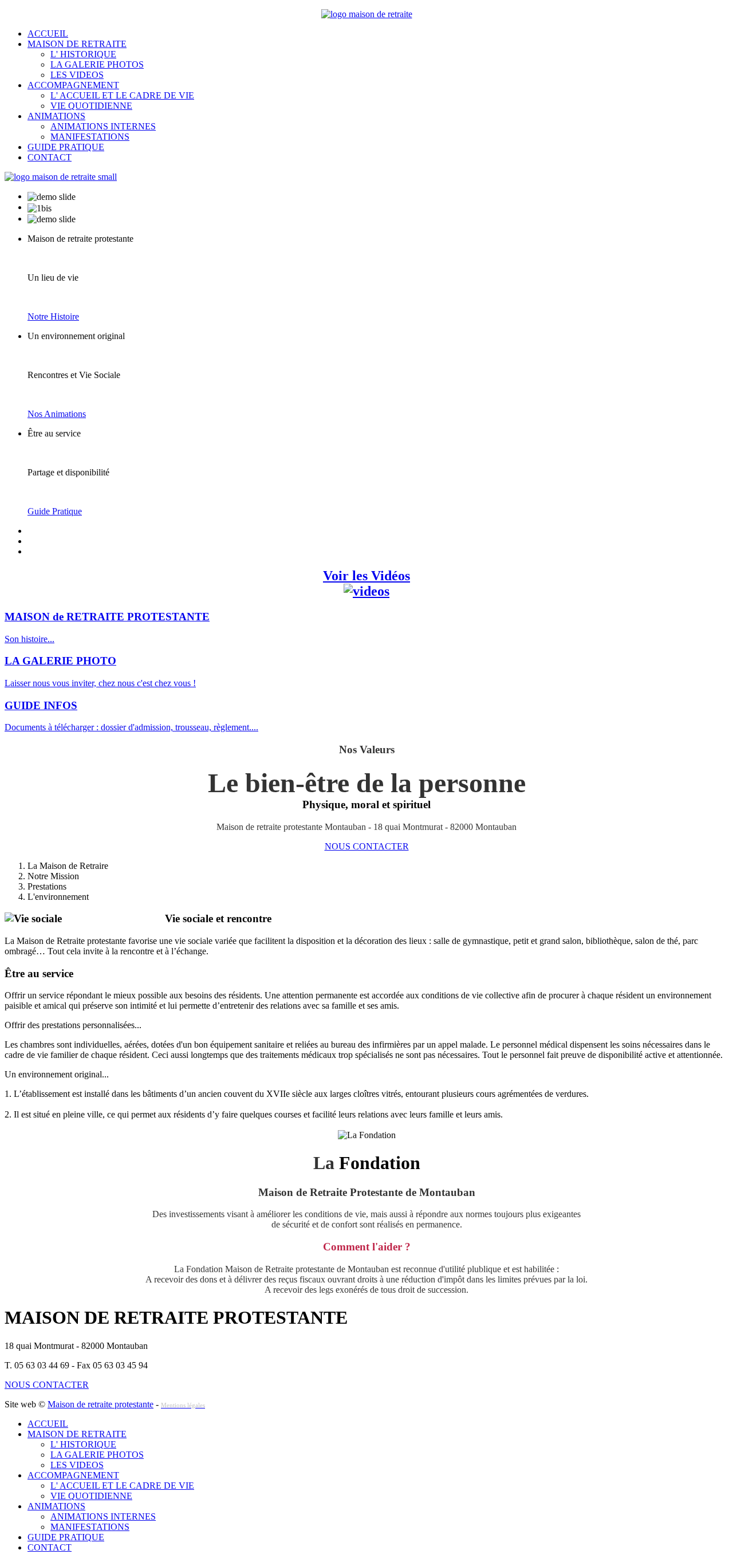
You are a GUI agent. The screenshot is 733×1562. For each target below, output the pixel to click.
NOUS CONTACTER (367, 846)
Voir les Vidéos (366, 575)
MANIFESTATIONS (89, 136)
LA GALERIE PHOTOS (97, 64)
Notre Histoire (53, 316)
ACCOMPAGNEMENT (73, 85)
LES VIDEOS (77, 75)
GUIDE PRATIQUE (65, 147)
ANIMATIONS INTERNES (103, 126)
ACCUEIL (47, 33)
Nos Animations (56, 414)
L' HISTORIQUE (83, 54)
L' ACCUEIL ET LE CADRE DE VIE (122, 95)
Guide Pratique (54, 511)
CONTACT (49, 157)
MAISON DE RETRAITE (77, 44)
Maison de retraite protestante (100, 1404)
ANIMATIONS (56, 116)
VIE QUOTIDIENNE (91, 106)
